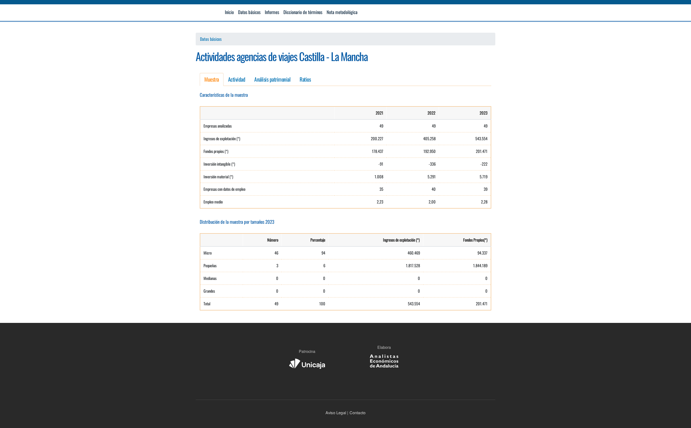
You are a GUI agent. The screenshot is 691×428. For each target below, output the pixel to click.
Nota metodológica (342, 12)
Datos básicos (249, 12)
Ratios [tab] (305, 79)
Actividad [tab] (236, 79)
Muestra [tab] (211, 79)
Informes (272, 12)
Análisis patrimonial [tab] (272, 79)
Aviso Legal (336, 412)
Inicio (229, 12)
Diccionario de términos (302, 12)
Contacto (356, 412)
